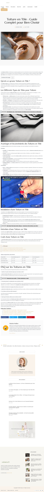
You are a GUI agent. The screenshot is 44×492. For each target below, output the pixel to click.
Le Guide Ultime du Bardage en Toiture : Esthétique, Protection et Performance (17, 312)
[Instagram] (39, 490)
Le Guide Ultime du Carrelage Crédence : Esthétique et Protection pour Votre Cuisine (18, 311)
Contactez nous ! (22, 431)
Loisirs (3, 7)
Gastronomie (29, 6)
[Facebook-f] (35, 490)
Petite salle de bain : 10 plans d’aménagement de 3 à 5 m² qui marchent (36, 480)
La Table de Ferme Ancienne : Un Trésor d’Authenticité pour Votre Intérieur (22, 384)
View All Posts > (12, 333)
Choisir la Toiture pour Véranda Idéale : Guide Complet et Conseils (15, 310)
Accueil (2, 6)
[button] (5, 317)
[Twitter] (37, 490)
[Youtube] (42, 490)
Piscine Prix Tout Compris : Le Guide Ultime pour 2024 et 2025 (14, 314)
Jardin (24, 6)
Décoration (13, 6)
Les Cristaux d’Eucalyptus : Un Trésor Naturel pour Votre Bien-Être (22, 389)
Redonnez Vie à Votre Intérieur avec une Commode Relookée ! (21, 401)
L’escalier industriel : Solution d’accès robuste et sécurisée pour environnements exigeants (21, 407)
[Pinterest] (40, 490)
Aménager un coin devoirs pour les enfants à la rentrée (36, 455)
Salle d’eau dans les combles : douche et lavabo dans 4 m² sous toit (36, 464)
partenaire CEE (9, 472)
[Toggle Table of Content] (12, 78)
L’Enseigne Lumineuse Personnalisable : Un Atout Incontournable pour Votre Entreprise (21, 413)
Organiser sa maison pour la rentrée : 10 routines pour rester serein (36, 459)
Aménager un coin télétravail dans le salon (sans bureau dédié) (14, 249)
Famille (36, 6)
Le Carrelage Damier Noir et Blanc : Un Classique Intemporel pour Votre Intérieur (21, 395)
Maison (7, 6)
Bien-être (19, 6)
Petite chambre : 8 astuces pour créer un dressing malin (13, 250)
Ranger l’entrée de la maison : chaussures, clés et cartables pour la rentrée (36, 475)
